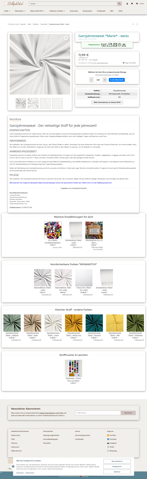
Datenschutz (30, 473)
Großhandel (79, 439)
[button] (127, 3)
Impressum (20, 473)
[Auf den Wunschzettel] (65, 38)
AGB (13, 439)
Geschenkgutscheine (82, 435)
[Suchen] (119, 4)
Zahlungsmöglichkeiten (51, 435)
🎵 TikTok (110, 447)
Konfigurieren (117, 466)
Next (140, 329)
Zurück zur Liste (14, 24)
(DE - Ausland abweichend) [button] (101, 63)
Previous (6, 329)
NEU (112, 11)
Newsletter (47, 443)
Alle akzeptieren (117, 461)
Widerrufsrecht (16, 451)
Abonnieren (128, 413)
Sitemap (14, 443)
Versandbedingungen (50, 439)
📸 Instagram (112, 443)
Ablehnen (117, 472)
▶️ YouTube (111, 435)
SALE (120, 11)
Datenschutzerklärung (47, 413)
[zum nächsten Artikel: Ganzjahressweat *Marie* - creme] (137, 24)
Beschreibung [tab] (15, 119)
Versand (94, 60)
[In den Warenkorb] (9, 31)
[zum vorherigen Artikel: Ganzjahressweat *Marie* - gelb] (133, 24)
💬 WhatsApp (112, 451)
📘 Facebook (112, 439)
